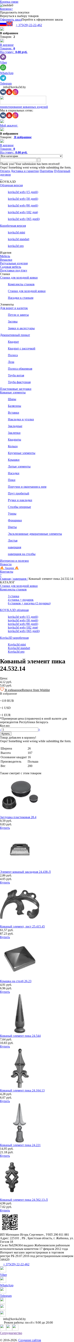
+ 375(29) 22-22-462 (29, 25)
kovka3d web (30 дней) (23, 198)
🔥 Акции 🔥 (9, 568)
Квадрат (13, 341)
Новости (6, 564)
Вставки (13, 412)
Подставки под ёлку (13, 270)
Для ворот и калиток (14, 308)
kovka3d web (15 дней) (23, 192)
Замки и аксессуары (21, 328)
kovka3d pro (16, 246)
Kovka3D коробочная (14, 637)
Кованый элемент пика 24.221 (20, 1145)
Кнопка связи (9, 1)
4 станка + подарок (21, 599)
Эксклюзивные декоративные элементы (35, 533)
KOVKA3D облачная (14, 610)
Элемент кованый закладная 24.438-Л (25, 871)
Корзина (6, 8)
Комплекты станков (21, 284)
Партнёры (46, 171)
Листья (12, 540)
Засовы (13, 321)
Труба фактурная (19, 382)
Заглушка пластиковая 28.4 (18, 817)
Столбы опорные (19, 507)
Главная (5, 578)
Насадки (13, 473)
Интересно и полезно (14, 560)
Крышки (14, 459)
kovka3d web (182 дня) (23, 212)
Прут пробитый (18, 493)
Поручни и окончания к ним (27, 486)
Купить (5, 828)
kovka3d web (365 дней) (24, 219)
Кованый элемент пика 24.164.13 (22, 1090)
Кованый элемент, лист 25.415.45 (22, 926)
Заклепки (14, 432)
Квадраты (14, 439)
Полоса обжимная (20, 368)
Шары (12, 399)
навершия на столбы (22, 554)
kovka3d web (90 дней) (23, 205)
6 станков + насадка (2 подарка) (29, 603)
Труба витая (16, 375)
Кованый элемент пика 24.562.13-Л (24, 1199)
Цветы (12, 527)
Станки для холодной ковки (19, 277)
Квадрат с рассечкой (21, 348)
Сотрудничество (11, 1333)
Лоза (11, 362)
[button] (25, 690)
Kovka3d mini (17, 644)
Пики (11, 480)
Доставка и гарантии (25, 171)
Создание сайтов (29, 1340)
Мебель (5, 256)
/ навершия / (19, 578)
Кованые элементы (13, 392)
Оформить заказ (11, 19)
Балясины (14, 406)
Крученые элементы (21, 453)
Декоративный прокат (15, 335)
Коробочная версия (13, 225)
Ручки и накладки (20, 500)
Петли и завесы (18, 314)
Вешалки (6, 259)
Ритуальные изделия (14, 263)
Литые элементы (19, 466)
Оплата (5, 171)
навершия (14, 547)
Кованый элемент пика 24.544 (20, 1035)
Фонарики (15, 520)
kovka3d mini (16, 232)
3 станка (13, 596)
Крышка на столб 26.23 (15, 981)
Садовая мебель (10, 267)
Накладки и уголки (21, 419)
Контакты (6, 571)
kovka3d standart (18, 239)
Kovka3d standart (19, 648)
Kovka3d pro (16, 651)
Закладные (15, 426)
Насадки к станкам (20, 297)
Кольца (13, 446)
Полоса (13, 355)
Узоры (12, 513)
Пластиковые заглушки (15, 389)
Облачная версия (11, 185)
